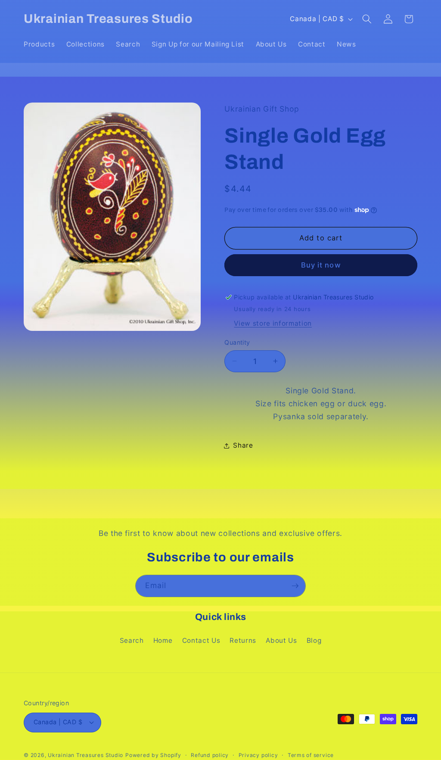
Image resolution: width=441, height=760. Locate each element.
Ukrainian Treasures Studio (85, 755)
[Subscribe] (295, 586)
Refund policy (210, 755)
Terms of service (311, 755)
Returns (243, 640)
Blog (314, 640)
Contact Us (201, 640)
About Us (281, 640)
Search (132, 640)
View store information (273, 323)
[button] (367, 19)
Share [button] (243, 445)
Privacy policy (258, 755)
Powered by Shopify (153, 755)
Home (163, 640)
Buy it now (321, 265)
